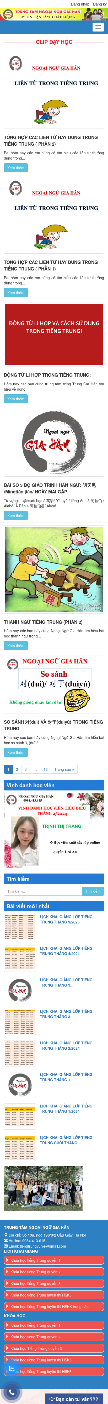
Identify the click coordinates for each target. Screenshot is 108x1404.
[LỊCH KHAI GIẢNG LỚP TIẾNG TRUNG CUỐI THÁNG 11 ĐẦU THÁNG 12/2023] (20, 1148)
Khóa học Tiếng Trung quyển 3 (36, 1348)
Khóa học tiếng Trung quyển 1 (35, 1260)
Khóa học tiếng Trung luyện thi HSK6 (41, 1371)
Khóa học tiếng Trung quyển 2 (35, 1271)
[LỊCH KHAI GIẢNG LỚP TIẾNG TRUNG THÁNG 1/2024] (20, 1116)
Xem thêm (15, 167)
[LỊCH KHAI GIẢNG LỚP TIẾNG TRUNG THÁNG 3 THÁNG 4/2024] (20, 990)
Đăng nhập (80, 4)
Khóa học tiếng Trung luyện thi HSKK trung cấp (49, 1306)
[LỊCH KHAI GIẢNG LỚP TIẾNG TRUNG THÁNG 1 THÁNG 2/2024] (20, 1085)
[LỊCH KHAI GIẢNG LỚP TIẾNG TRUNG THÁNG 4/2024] (20, 959)
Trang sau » (64, 769)
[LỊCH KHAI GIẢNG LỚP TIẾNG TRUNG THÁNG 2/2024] (20, 1053)
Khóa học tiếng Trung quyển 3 (35, 1283)
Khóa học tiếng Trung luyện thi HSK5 (41, 1295)
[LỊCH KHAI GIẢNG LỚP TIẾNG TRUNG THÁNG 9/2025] (20, 927)
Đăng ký (100, 4)
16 (46, 769)
